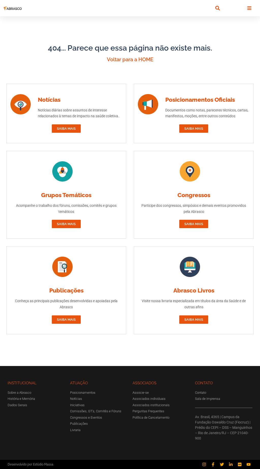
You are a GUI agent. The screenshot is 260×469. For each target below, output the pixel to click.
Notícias (49, 99)
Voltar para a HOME (130, 59)
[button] (217, 8)
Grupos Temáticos (66, 195)
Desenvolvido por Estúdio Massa (30, 464)
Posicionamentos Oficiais (200, 99)
